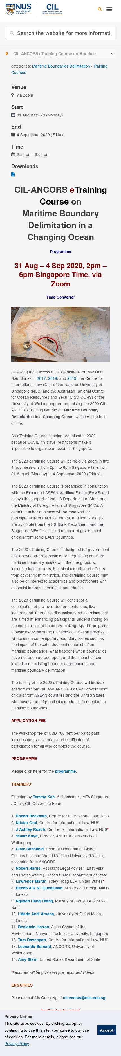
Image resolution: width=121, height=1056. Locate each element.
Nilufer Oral (26, 822)
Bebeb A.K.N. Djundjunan (39, 888)
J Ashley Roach (30, 829)
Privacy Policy (17, 1043)
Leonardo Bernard (34, 946)
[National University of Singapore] (18, 9)
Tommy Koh (44, 796)
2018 (52, 378)
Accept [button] (106, 1030)
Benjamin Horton (33, 926)
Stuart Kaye (27, 835)
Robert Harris (28, 868)
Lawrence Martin (31, 881)
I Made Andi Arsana (36, 913)
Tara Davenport (32, 939)
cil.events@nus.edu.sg (84, 997)
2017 (41, 378)
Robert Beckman (31, 816)
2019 (71, 378)
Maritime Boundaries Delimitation (61, 66)
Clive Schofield (30, 848)
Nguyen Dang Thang (34, 900)
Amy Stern (27, 959)
